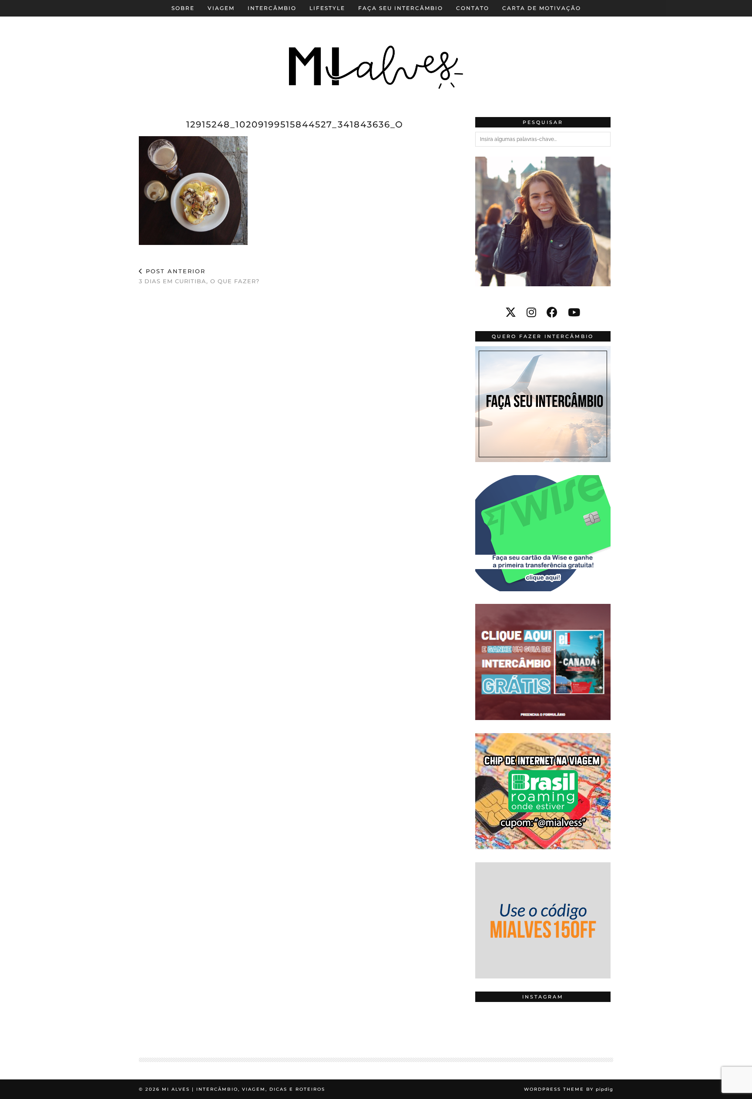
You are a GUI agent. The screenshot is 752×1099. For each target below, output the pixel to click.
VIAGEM (221, 8)
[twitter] (510, 312)
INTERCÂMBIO (272, 8)
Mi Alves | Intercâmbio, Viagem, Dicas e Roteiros (243, 1089)
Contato (472, 8)
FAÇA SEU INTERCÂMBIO (400, 8)
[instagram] (531, 312)
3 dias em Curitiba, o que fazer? (199, 276)
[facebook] (552, 312)
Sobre (183, 8)
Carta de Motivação (541, 8)
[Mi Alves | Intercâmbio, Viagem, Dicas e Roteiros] (376, 52)
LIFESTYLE (327, 8)
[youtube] (574, 312)
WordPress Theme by (568, 1089)
